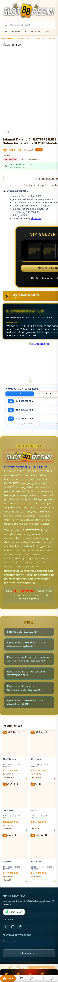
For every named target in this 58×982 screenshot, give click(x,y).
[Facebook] (5, 927)
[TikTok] (20, 927)
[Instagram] (12, 927)
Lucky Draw (19, 394)
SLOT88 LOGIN (22, 38)
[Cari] (6, 25)
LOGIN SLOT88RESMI (42, 38)
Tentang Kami (10, 941)
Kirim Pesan (16, 912)
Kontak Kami (9, 946)
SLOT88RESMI (12, 31)
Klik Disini (36, 218)
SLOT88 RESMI (33, 31)
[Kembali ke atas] (51, 960)
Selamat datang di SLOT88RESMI (26, 467)
